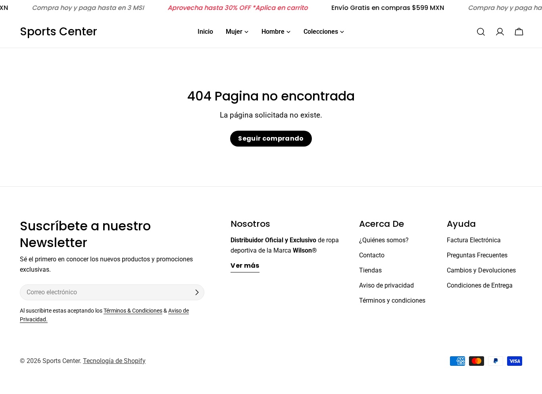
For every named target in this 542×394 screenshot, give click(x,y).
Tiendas (370, 270)
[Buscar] (481, 32)
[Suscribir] (197, 292)
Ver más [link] (245, 265)
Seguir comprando (271, 138)
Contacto (371, 255)
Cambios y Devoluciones (481, 270)
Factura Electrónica (474, 240)
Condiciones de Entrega (480, 285)
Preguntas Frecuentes (477, 255)
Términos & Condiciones (133, 310)
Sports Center (58, 31)
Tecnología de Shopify (114, 361)
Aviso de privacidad (386, 285)
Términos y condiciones (392, 300)
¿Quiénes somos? (384, 240)
